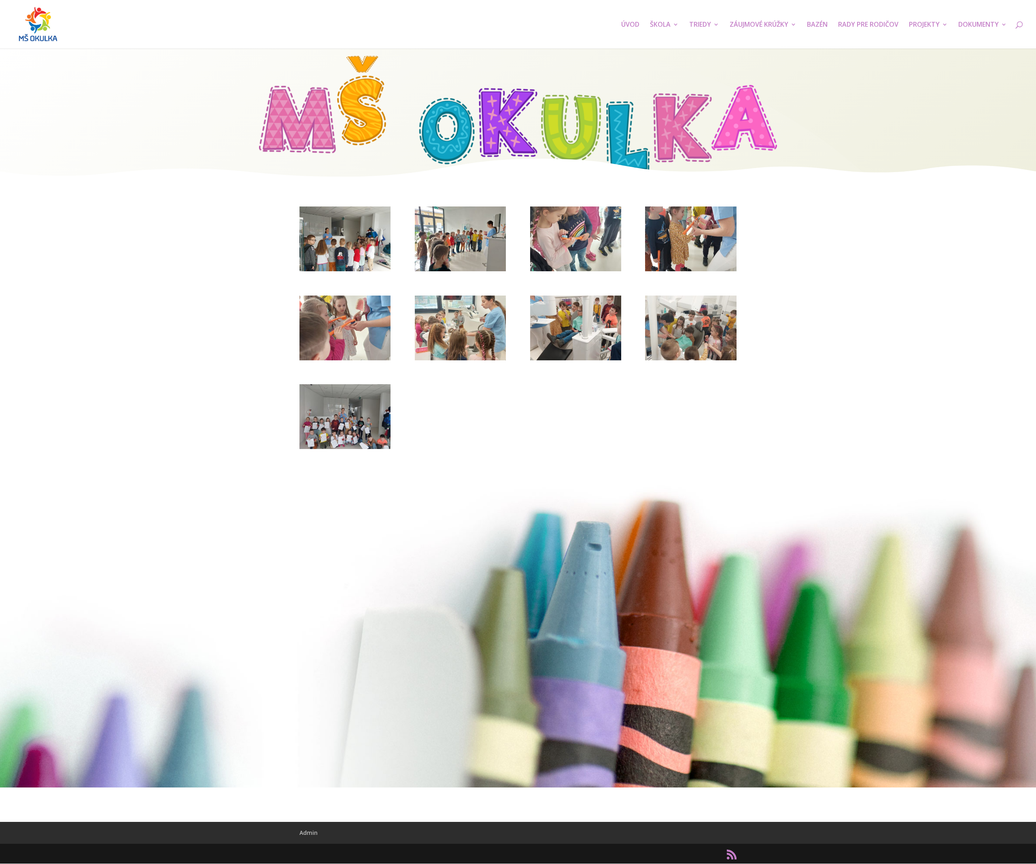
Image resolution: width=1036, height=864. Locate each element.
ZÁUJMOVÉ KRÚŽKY (759, 25)
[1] (345, 271)
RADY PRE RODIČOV (868, 25)
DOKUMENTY (978, 25)
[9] (345, 449)
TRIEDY (700, 25)
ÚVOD (630, 25)
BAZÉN (817, 25)
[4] (690, 271)
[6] (460, 360)
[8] (690, 360)
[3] (575, 271)
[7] (575, 360)
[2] (460, 271)
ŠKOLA (660, 25)
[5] (345, 360)
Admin (308, 832)
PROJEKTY (924, 25)
